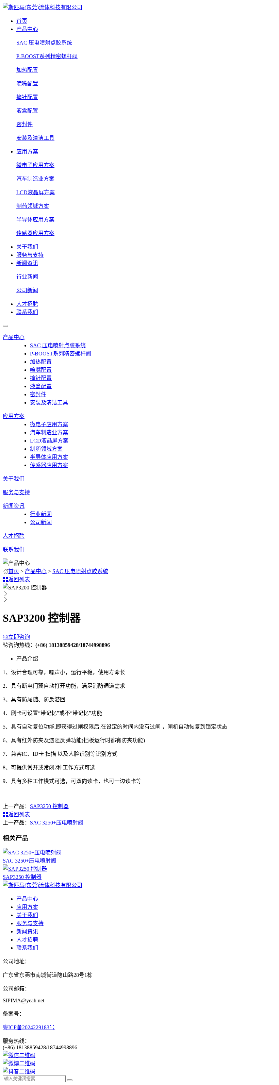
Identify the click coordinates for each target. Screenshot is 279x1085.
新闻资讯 (27, 263)
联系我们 (27, 312)
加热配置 (27, 70)
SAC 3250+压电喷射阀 (56, 822)
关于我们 (27, 247)
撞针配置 (27, 97)
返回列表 (19, 579)
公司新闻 (27, 290)
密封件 (24, 124)
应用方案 (27, 151)
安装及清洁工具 (35, 138)
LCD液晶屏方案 (35, 192)
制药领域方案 (32, 206)
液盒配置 (27, 111)
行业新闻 (27, 277)
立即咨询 (19, 637)
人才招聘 (27, 304)
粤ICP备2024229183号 (29, 1027)
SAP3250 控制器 (49, 806)
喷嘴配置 (27, 83)
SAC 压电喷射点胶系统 (44, 43)
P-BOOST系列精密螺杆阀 (47, 56)
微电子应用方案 (35, 165)
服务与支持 (30, 255)
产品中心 (27, 29)
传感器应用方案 (35, 233)
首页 (21, 21)
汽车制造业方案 (35, 179)
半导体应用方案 (35, 219)
